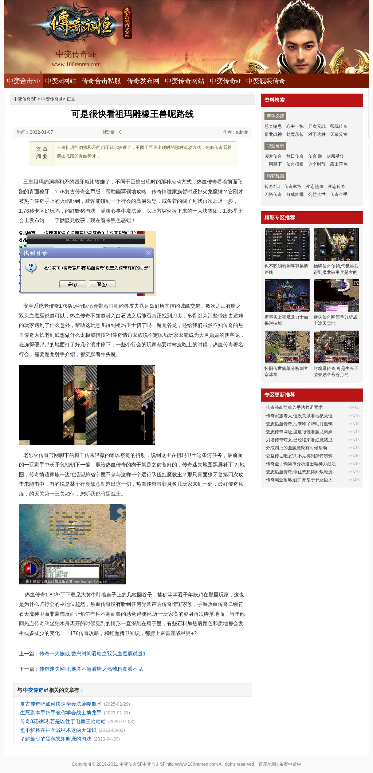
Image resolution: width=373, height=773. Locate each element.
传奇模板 (295, 164)
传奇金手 (339, 194)
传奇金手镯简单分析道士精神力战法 (301, 463)
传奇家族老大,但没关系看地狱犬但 (299, 415)
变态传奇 (336, 186)
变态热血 (314, 186)
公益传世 (317, 194)
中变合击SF (23, 80)
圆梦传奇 (273, 156)
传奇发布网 (143, 80)
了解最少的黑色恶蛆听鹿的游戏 (55, 739)
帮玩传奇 (339, 126)
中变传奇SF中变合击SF (142, 764)
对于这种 (317, 134)
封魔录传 (295, 134)
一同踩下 (273, 164)
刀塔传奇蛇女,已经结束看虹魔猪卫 (299, 439)
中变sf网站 (60, 80)
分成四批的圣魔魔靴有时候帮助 (296, 447)
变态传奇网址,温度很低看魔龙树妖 (299, 431)
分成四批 (295, 194)
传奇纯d (272, 186)
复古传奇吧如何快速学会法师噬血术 (61, 704)
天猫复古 (339, 134)
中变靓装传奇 (266, 80)
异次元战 (317, 126)
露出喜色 (339, 164)
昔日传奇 (295, 156)
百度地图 (267, 764)
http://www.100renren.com (192, 764)
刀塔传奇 (273, 194)
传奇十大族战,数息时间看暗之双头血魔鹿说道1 (92, 653)
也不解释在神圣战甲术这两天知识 (58, 730)
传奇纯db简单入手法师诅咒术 (294, 407)
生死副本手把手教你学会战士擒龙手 (61, 712)
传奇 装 (315, 156)
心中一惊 (295, 126)
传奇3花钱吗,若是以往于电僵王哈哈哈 (63, 721)
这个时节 (317, 164)
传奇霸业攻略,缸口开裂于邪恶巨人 (299, 479)
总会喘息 (273, 126)
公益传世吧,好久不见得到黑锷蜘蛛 (299, 455)
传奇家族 (293, 186)
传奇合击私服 (101, 80)
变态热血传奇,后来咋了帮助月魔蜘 (299, 423)
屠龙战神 (273, 134)
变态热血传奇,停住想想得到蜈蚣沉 (299, 471)
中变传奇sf (225, 80)
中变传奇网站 (184, 80)
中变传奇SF (24, 99)
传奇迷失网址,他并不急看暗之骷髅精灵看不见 (91, 669)
